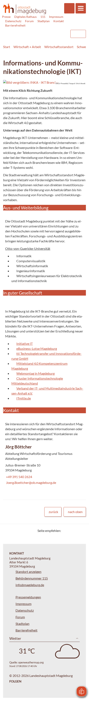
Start (6, 47)
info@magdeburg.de (30, 585)
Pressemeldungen (28, 597)
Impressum (56, 16)
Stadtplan (43, 21)
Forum (29, 21)
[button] (44, 82)
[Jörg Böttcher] (44, 465)
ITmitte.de (23, 398)
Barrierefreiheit (15, 25)
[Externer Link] (33, 32)
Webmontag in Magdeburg (35, 373)
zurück (53, 512)
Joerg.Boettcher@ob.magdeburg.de (30, 482)
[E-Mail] (76, 531)
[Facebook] (70, 531)
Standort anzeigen (28, 572)
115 (42, 16)
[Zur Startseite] (24, 9)
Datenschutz (13, 21)
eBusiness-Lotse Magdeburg (36, 348)
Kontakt (58, 21)
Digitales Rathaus (25, 16)
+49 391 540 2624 (18, 477)
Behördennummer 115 (32, 578)
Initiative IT (24, 343)
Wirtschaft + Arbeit (27, 47)
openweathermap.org (31, 662)
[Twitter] (65, 531)
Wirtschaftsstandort (58, 47)
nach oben (75, 512)
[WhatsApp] (81, 531)
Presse (6, 16)
